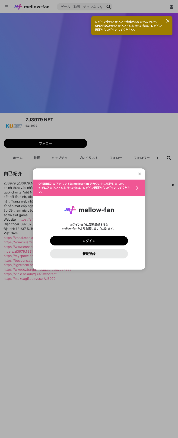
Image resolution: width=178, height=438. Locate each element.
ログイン (89, 241)
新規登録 (89, 254)
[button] (89, 188)
